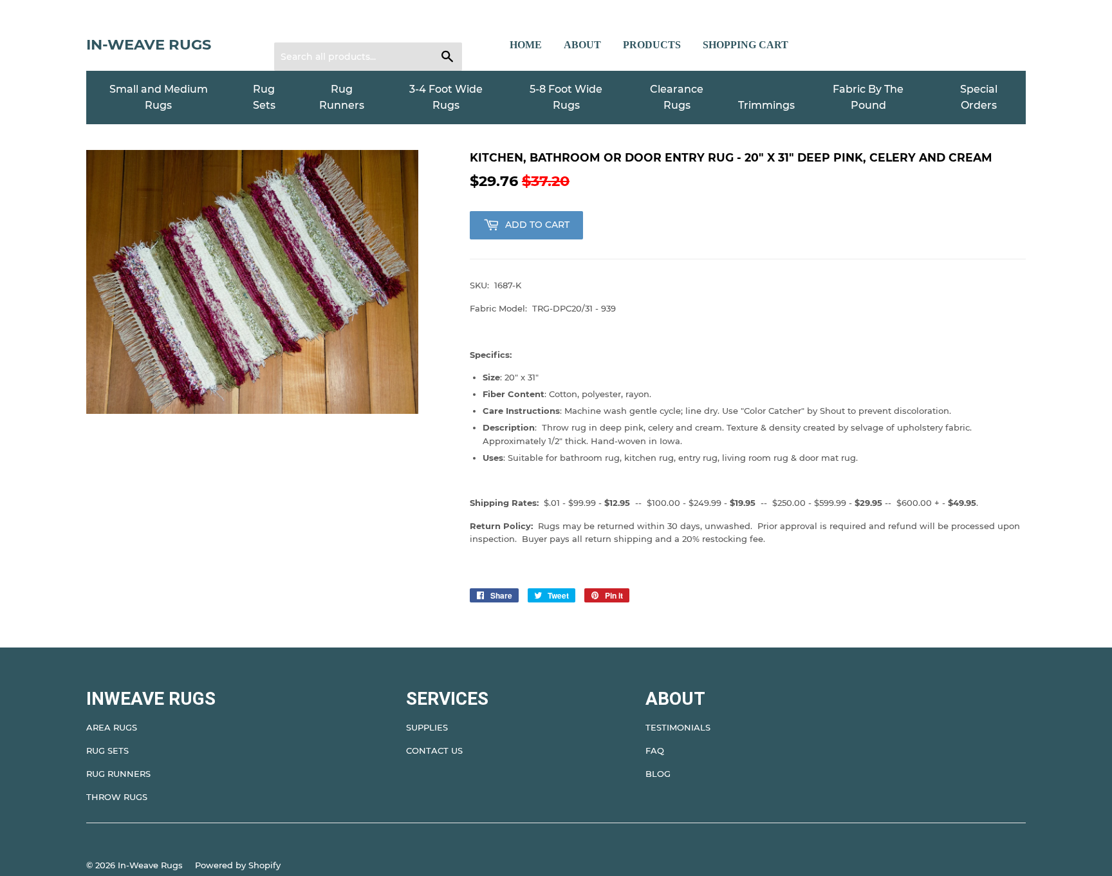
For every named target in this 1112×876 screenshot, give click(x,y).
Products (652, 44)
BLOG (658, 774)
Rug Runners (341, 97)
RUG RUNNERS (118, 774)
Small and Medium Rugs (158, 97)
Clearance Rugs (676, 97)
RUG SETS (107, 750)
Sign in (297, 26)
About (582, 44)
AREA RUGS (111, 727)
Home (526, 44)
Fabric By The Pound (868, 97)
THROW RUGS (116, 797)
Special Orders (978, 97)
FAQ (654, 750)
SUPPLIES (427, 727)
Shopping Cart (745, 44)
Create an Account (363, 26)
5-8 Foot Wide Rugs (566, 97)
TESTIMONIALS (677, 727)
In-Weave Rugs (148, 44)
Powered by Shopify (238, 865)
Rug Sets (264, 97)
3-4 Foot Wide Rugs (446, 97)
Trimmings (766, 105)
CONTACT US (434, 750)
